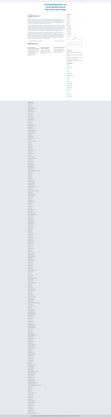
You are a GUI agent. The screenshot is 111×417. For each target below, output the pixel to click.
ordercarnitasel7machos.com (32, 141)
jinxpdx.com (29, 139)
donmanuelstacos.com (31, 298)
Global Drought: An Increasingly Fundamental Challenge (74, 57)
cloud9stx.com (30, 273)
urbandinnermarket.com (31, 240)
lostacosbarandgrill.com (31, 237)
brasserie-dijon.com (30, 330)
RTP (67, 91)
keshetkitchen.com (30, 403)
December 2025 (69, 28)
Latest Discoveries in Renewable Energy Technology (33, 48)
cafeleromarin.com (30, 262)
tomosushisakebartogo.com (32, 400)
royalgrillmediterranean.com (32, 338)
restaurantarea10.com (31, 150)
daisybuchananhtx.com (31, 187)
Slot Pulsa (68, 89)
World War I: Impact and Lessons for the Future (45, 48)
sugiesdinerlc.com (30, 271)
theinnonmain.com (30, 117)
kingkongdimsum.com (31, 301)
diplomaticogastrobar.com (31, 402)
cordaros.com (30, 147)
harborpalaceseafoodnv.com (32, 209)
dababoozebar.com (30, 358)
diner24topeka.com (30, 287)
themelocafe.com (30, 389)
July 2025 (68, 36)
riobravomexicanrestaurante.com (32, 130)
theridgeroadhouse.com (31, 111)
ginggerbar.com (30, 284)
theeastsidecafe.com (31, 318)
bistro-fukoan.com (30, 234)
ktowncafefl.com (30, 257)
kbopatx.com (30, 175)
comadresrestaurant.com (31, 374)
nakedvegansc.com (30, 411)
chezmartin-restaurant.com (31, 181)
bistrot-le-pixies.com (31, 274)
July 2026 (68, 17)
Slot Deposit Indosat (70, 75)
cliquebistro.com (30, 192)
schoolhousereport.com (31, 184)
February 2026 (69, 25)
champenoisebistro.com (31, 310)
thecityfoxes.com (30, 178)
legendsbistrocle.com (31, 254)
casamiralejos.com (30, 173)
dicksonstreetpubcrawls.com (32, 212)
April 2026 (68, 22)
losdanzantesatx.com (31, 206)
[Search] (82, 1)
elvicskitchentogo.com (31, 243)
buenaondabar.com (30, 217)
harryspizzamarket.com (31, 397)
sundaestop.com (30, 122)
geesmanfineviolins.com (31, 119)
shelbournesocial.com (31, 133)
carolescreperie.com (31, 169)
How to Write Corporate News (59, 47)
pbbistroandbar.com (31, 246)
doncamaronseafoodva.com (32, 346)
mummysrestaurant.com (31, 316)
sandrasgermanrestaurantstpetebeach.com (34, 170)
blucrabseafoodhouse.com (31, 260)
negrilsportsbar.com (30, 223)
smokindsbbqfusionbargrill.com (32, 327)
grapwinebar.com (30, 231)
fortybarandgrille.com (31, 136)
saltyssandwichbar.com (31, 248)
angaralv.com (30, 144)
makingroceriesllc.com (31, 172)
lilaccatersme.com (30, 127)
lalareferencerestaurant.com (32, 372)
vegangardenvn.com (31, 408)
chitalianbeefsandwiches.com (32, 290)
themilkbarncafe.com (31, 265)
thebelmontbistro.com (31, 220)
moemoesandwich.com (31, 360)
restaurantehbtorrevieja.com (32, 383)
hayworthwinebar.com (31, 341)
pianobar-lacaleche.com (31, 183)
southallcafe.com (30, 304)
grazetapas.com (30, 276)
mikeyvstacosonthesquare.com (32, 186)
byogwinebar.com (30, 229)
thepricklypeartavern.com (31, 315)
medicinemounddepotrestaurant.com (33, 371)
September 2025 (69, 33)
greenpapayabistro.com (31, 288)
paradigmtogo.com (30, 242)
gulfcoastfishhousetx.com (31, 321)
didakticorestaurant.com (31, 380)
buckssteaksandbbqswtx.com (32, 313)
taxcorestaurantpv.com (31, 352)
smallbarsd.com (30, 105)
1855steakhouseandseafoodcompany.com (34, 302)
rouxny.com (29, 155)
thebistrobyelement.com (31, 201)
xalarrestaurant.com (30, 369)
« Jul (67, 48)
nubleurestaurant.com (31, 366)
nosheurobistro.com (30, 113)
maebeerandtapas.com (31, 312)
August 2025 (68, 34)
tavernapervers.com (30, 279)
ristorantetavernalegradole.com (32, 214)
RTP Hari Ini (68, 69)
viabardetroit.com (30, 198)
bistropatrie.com (30, 189)
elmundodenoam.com (31, 103)
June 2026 (68, 19)
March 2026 (68, 23)
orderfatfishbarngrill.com (31, 324)
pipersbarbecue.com (31, 228)
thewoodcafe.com (30, 116)
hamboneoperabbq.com (31, 405)
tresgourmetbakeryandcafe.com (32, 282)
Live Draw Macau (69, 73)
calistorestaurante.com (31, 161)
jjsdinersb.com (30, 363)
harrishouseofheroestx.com (31, 195)
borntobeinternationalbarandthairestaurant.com (34, 385)
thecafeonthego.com (31, 226)
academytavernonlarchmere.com (32, 335)
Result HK (68, 81)
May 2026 (68, 20)
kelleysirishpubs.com (31, 355)
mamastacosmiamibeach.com (32, 270)
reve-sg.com (29, 142)
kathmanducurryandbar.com (32, 296)
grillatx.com (29, 245)
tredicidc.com (30, 159)
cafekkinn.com (30, 391)
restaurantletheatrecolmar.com (32, 158)
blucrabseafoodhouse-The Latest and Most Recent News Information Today (55, 7)
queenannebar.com (30, 329)
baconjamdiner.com (30, 343)
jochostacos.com (30, 349)
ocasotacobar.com (30, 200)
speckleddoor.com (30, 128)
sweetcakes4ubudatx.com (31, 256)
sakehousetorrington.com (31, 164)
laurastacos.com (30, 293)
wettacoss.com (30, 203)
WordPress (78, 415)
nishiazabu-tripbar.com (31, 215)
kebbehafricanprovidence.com (32, 125)
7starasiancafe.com (30, 145)
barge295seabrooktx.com (31, 326)
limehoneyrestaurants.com (31, 377)
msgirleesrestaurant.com (31, 259)
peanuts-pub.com (30, 251)
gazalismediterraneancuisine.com (32, 413)
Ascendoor (69, 415)
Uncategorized (30, 14)
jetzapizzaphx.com (30, 394)
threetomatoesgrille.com (31, 299)
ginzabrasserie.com (30, 268)
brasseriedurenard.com (31, 153)
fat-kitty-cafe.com (30, 388)
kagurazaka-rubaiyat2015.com (32, 108)
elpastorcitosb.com (30, 114)
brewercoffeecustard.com (31, 131)
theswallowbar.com (30, 285)
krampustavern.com (30, 357)
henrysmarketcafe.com (31, 156)
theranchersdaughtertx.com (32, 344)
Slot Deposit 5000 (70, 87)
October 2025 (69, 31)
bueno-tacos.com (30, 332)
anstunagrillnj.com (30, 399)
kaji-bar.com (29, 307)
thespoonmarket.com (31, 167)
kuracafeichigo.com (30, 386)
